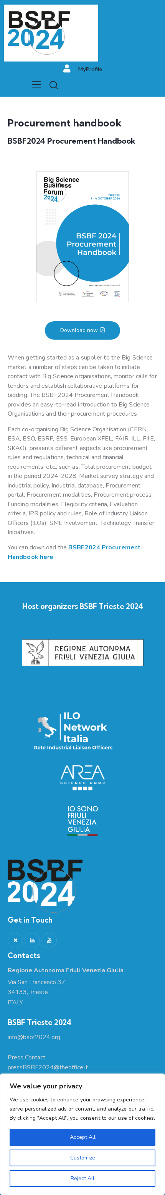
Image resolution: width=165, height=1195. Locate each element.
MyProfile (90, 69)
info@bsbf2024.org (34, 1037)
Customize (82, 1157)
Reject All (82, 1178)
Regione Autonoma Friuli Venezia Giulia (66, 970)
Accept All (83, 1137)
